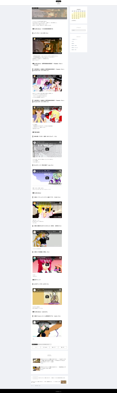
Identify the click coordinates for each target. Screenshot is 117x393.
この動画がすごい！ (74, 39)
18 (80, 15)
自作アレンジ (49, 344)
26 (82, 16)
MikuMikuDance (40, 344)
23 (76, 16)
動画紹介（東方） (35, 344)
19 (82, 15)
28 (72, 18)
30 (76, 18)
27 (84, 16)
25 (80, 16)
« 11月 (72, 20)
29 (74, 18)
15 (74, 15)
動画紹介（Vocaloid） (75, 47)
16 (76, 15)
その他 (73, 41)
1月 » (75, 20)
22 (74, 16)
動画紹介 (73, 43)
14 (72, 15)
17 (78, 15)
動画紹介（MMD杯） (74, 45)
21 (72, 16)
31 (78, 18)
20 (84, 15)
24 (78, 16)
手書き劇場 (45, 344)
